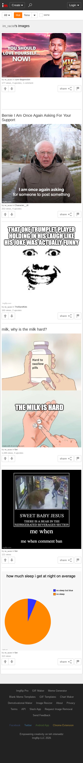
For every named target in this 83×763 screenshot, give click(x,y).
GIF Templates (48, 696)
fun (16, 449)
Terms (14, 709)
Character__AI (21, 205)
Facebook (14, 725)
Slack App (35, 709)
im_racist (9, 26)
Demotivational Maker (20, 703)
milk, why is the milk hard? (24, 329)
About (59, 703)
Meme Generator (57, 690)
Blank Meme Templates (22, 696)
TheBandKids (21, 307)
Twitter (28, 725)
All (5, 15)
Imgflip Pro (22, 690)
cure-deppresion (22, 79)
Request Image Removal (58, 709)
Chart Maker (67, 696)
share (63, 88)
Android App (42, 725)
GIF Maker (38, 690)
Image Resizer (44, 703)
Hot (18, 15)
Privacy (71, 703)
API (23, 709)
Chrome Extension (63, 725)
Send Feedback (41, 715)
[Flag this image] (78, 88)
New (27, 15)
